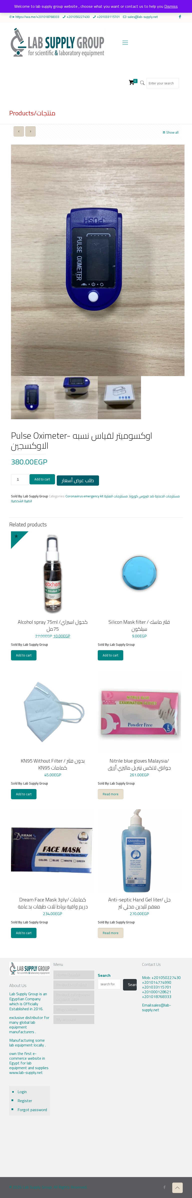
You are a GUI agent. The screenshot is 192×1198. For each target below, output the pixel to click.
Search (104, 975)
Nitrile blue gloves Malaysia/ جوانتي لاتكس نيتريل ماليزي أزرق (139, 764)
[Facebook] (180, 16)
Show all (172, 132)
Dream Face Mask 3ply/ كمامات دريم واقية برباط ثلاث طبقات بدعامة (53, 903)
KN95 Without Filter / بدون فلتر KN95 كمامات (53, 764)
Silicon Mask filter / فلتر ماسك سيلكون (139, 625)
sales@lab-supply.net (143, 17)
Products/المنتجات (71, 985)
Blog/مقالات (67, 1009)
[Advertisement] (162, 1098)
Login (22, 1091)
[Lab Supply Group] (57, 42)
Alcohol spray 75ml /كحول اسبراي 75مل (53, 625)
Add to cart (42, 479)
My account (66, 1019)
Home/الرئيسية (68, 975)
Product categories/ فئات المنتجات (73, 997)
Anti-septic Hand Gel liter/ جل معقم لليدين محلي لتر (139, 903)
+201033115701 (108, 17)
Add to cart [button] (24, 655)
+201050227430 (78, 17)
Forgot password (32, 1109)
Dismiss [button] (171, 6)
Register (25, 1100)
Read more (110, 794)
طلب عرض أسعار (78, 480)
